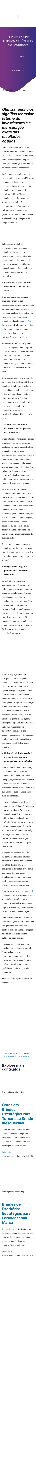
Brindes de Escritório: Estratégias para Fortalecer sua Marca (16, 1213)
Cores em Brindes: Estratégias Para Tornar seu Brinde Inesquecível (17, 1114)
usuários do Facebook (14, 155)
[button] (18, 17)
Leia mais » (7, 1152)
